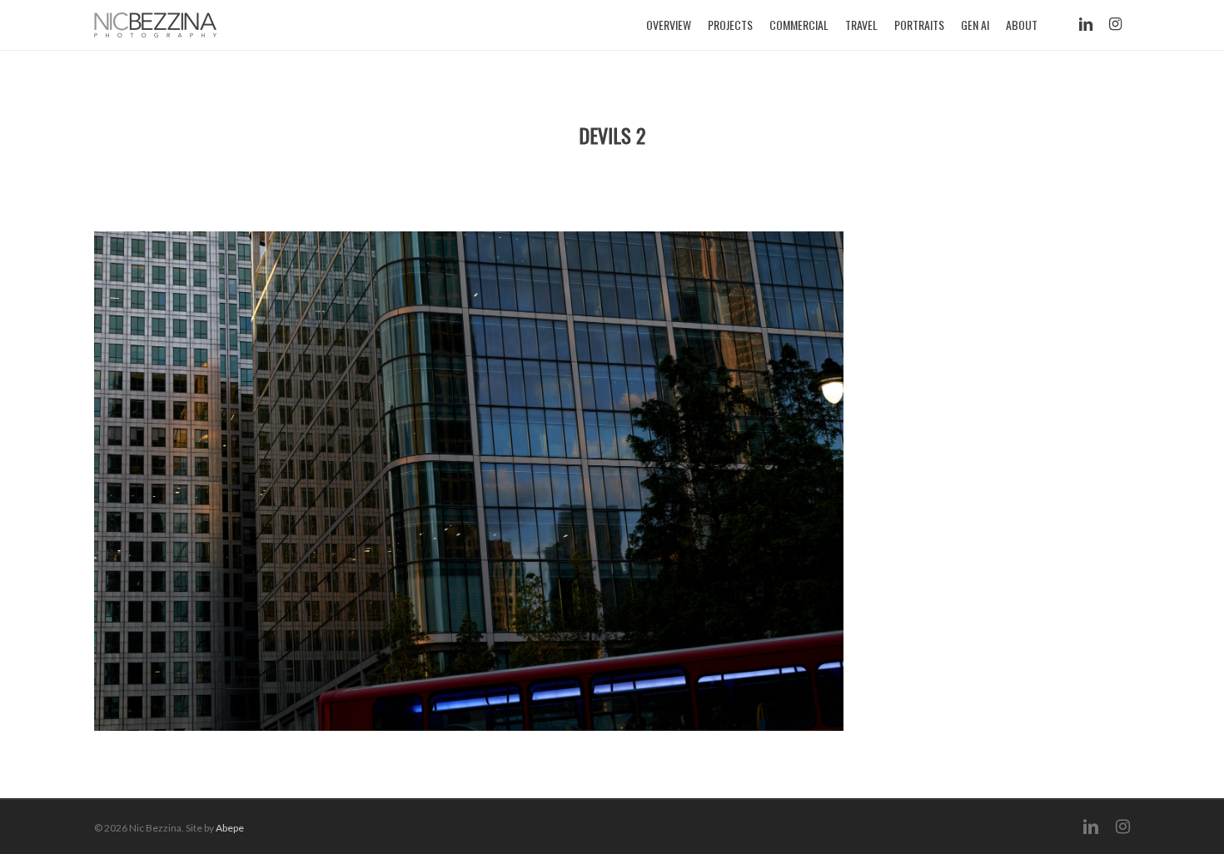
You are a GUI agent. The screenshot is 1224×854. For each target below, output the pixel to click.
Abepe (230, 828)
